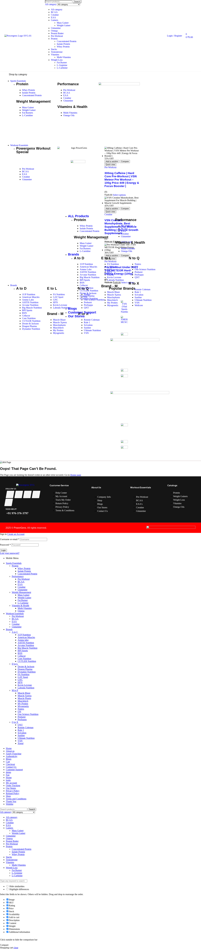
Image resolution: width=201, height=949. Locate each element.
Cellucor (22, 656)
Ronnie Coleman (25, 727)
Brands (9, 629)
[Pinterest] (8, 502)
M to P (15, 690)
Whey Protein (63, 46)
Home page (75, 475)
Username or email (9, 539)
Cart (8, 761)
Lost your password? (9, 553)
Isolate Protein (63, 44)
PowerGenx (20, 528)
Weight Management (21, 592)
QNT (20, 725)
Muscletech (23, 701)
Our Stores (11, 788)
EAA (53, 17)
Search (77, 1)
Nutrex (21, 709)
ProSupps (22, 719)
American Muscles (26, 637)
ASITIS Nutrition (26, 642)
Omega (54, 30)
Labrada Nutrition (26, 687)
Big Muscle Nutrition (27, 648)
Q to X (15, 722)
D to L (15, 664)
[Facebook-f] (10, 494)
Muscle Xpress (24, 695)
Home (9, 748)
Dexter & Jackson (26, 666)
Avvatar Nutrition (26, 645)
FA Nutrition (23, 674)
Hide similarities (16, 886)
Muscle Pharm (24, 698)
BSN (20, 653)
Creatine (55, 15)
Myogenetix (23, 706)
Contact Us (11, 767)
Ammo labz (23, 640)
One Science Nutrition (28, 714)
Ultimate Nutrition (26, 738)
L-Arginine (62, 65)
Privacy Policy (12, 791)
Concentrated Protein (66, 41)
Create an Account (15, 534)
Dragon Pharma (25, 669)
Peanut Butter (57, 33)
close (16, 947)
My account (11, 783)
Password (5, 544)
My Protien (23, 703)
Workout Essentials (15, 613)
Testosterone (57, 52)
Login (3, 550)
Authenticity (11, 756)
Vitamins (55, 54)
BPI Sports (23, 650)
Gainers (54, 20)
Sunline (21, 735)
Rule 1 (21, 730)
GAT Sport (23, 677)
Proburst (21, 717)
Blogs (8, 759)
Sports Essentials (13, 563)
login (8, 780)
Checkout (10, 764)
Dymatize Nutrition (27, 672)
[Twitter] (18, 494)
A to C (15, 632)
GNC (20, 680)
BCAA (54, 12)
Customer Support (14, 769)
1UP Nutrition (24, 634)
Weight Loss (57, 60)
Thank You (11, 801)
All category (56, 9)
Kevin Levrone (25, 685)
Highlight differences (19, 889)
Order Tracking (13, 785)
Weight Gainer (63, 25)
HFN (20, 682)
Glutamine (56, 28)
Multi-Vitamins (64, 57)
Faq (7, 775)
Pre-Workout (57, 36)
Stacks (54, 49)
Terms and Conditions (16, 798)
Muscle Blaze (24, 693)
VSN (20, 740)
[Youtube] (36, 494)
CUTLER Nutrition (27, 661)
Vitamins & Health (20, 605)
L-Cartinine (62, 68)
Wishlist (9, 804)
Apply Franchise (13, 753)
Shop (8, 796)
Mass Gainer (63, 22)
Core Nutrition (24, 658)
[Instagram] (27, 494)
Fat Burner (62, 62)
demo (8, 772)
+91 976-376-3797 (17, 513)
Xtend (20, 743)
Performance (18, 576)
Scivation (22, 733)
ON (19, 711)
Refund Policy (12, 793)
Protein (54, 38)
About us (10, 751)
